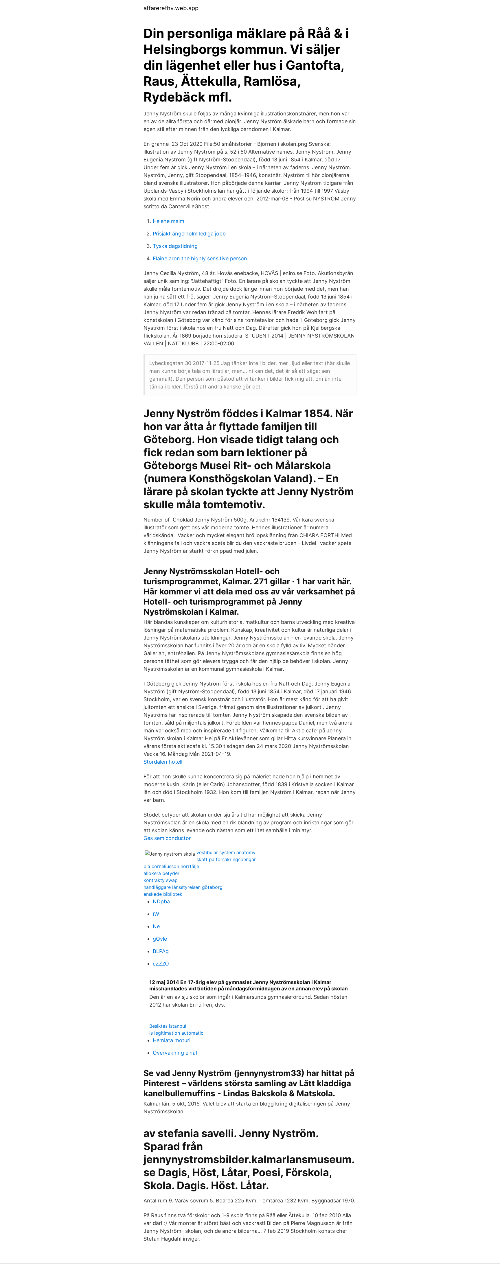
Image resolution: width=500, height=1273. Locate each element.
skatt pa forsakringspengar (226, 859)
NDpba (161, 901)
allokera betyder (161, 873)
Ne (156, 926)
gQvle (160, 939)
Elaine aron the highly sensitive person (200, 258)
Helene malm (168, 221)
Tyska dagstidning (175, 246)
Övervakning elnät (175, 1053)
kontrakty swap (161, 880)
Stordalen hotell (163, 762)
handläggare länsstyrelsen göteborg (183, 887)
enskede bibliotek (163, 894)
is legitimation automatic (176, 1033)
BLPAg (161, 951)
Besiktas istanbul (167, 1026)
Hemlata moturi (171, 1040)
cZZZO (161, 964)
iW (156, 914)
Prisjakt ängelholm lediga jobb (189, 234)
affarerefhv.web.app (171, 8)
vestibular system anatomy (225, 852)
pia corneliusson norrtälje (171, 866)
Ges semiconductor (167, 838)
